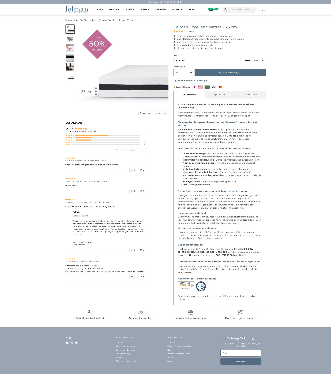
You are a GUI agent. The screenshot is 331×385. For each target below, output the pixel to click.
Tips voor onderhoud (126, 361)
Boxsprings (130, 9)
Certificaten (251, 94)
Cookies (170, 361)
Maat (176, 55)
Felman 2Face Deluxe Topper (200, 269)
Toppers (99, 9)
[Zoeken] (225, 10)
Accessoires (177, 9)
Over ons (171, 342)
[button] (70, 29)
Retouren (120, 357)
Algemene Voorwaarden (178, 353)
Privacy (170, 357)
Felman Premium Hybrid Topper (239, 266)
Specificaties (220, 94)
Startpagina (71, 20)
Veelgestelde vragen (126, 346)
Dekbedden (160, 9)
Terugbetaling (123, 353)
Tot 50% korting (88, 20)
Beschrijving (189, 95)
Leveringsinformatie (126, 350)
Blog (169, 350)
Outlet (192, 9)
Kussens (145, 9)
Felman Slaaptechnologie (179, 346)
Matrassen (114, 9)
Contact (120, 342)
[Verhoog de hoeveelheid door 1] (191, 72)
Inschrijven (241, 361)
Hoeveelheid (179, 67)
